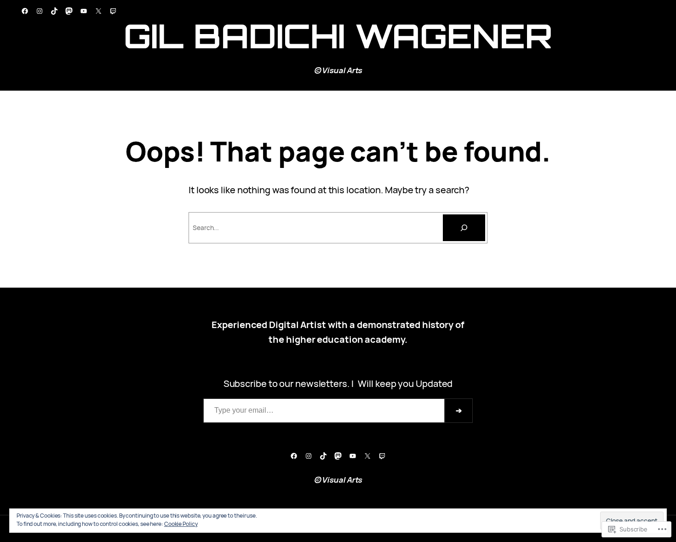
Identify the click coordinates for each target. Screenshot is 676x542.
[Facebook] (25, 11)
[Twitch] (113, 11)
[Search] (464, 227)
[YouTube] (83, 11)
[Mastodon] (69, 11)
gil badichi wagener (338, 35)
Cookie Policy (181, 524)
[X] (98, 11)
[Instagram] (39, 11)
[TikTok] (54, 11)
